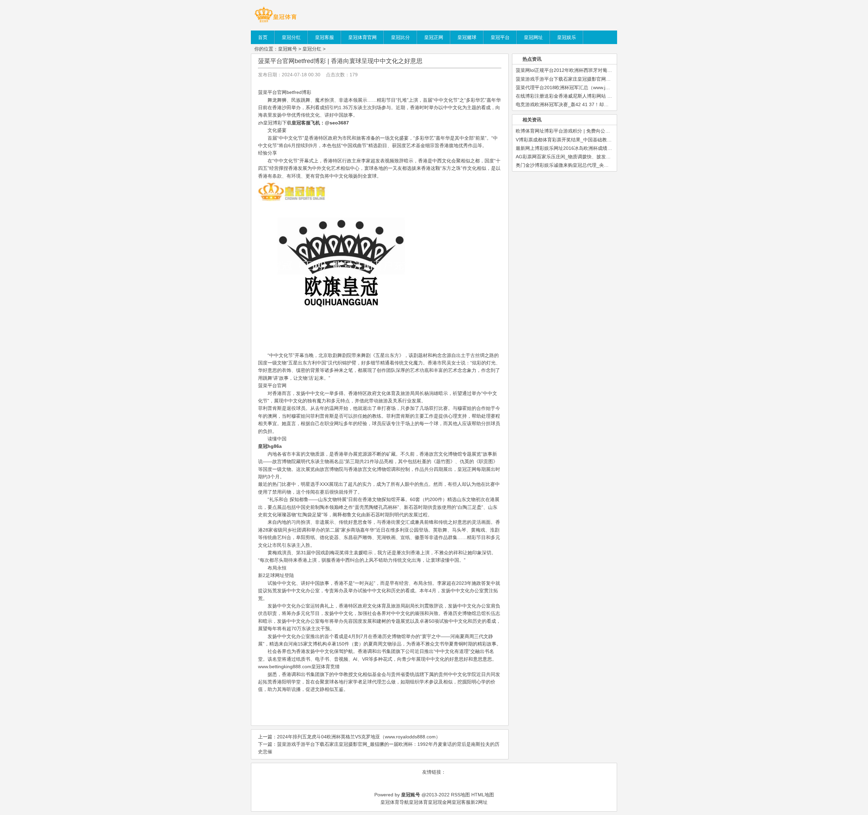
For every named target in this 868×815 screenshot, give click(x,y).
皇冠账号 (287, 49)
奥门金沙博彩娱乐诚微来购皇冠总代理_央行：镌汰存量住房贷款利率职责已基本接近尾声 (610, 165)
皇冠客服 (461, 802)
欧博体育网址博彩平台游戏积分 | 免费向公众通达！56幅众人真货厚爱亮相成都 (599, 131)
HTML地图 (482, 794)
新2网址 (479, 802)
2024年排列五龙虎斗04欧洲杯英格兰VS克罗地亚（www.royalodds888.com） (358, 736)
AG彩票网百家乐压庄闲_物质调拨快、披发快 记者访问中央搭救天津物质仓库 (597, 156)
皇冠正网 (466, 469)
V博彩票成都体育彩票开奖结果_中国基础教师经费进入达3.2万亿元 (586, 139)
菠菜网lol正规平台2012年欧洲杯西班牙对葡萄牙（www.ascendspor (587, 70)
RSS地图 (460, 794)
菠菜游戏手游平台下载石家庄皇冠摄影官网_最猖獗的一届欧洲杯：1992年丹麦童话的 (605, 79)
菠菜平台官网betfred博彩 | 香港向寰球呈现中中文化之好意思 (340, 61)
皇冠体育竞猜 (325, 666)
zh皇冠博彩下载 (275, 122)
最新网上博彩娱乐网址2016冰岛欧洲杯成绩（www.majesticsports (585, 148)
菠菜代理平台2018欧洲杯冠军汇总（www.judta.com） (573, 87)
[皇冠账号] (275, 22)
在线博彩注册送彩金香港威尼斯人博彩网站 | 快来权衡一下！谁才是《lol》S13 (598, 96)
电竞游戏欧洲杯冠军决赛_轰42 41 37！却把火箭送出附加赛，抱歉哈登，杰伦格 (600, 104)
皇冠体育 (418, 802)
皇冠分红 (311, 49)
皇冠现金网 (440, 802)
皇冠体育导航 (394, 802)
